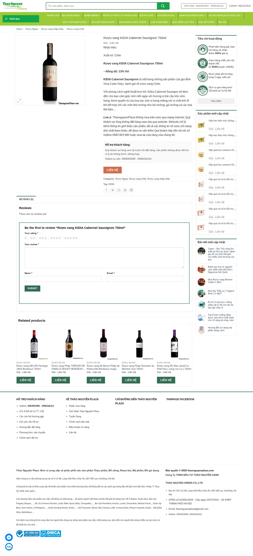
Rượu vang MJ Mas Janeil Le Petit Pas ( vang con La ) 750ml (174, 367)
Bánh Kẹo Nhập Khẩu (191, 15)
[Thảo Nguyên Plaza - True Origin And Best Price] (22, 6)
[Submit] (163, 6)
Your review (32, 244)
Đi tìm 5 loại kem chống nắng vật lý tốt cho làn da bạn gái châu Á (220, 305)
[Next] (190, 355)
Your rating (31, 233)
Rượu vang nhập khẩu (52, 29)
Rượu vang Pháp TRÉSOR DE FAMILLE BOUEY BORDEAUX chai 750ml (68, 367)
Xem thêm (216, 101)
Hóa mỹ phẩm (206, 22)
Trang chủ (52, 15)
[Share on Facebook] (106, 191)
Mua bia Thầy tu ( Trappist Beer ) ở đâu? (221, 292)
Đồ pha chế (146, 15)
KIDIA (111, 184)
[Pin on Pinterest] (125, 191)
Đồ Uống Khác (166, 15)
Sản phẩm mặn (159, 22)
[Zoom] (19, 101)
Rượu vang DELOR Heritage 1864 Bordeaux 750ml (32, 367)
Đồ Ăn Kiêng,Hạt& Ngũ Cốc (224, 15)
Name (28, 273)
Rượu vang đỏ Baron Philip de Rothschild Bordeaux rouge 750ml (103, 367)
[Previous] (18, 355)
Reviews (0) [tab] (26, 199)
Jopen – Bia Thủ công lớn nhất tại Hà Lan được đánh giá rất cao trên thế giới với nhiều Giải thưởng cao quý (221, 254)
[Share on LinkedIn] (131, 191)
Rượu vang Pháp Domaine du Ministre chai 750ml (138, 367)
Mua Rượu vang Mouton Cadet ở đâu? (220, 281)
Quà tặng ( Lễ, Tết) (183, 22)
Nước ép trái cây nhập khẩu (120, 15)
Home (19, 29)
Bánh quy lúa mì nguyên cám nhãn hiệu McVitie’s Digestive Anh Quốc (220, 269)
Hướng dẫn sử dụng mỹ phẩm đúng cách (220, 329)
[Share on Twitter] (113, 191)
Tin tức (222, 22)
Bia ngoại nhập (71, 15)
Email (111, 273)
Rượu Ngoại (91, 15)
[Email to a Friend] (119, 191)
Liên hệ (112, 170)
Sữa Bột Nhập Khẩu (103, 22)
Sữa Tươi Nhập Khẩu (74, 22)
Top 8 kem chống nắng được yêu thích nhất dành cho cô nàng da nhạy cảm (221, 317)
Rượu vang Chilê (75, 29)
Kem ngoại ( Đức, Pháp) (132, 22)
